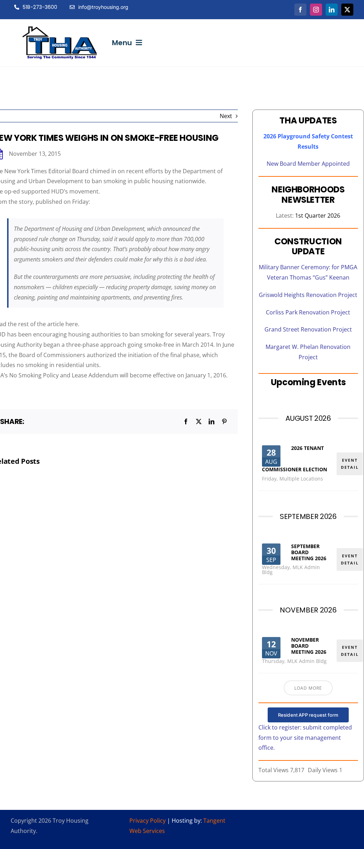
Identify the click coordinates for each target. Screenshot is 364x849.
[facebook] (300, 10)
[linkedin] (332, 10)
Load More (308, 688)
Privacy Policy (147, 820)
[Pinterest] (224, 421)
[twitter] (347, 10)
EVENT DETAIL (350, 463)
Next (226, 116)
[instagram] (316, 10)
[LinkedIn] (211, 421)
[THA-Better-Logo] (59, 29)
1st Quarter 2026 (317, 215)
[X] (198, 421)
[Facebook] (186, 421)
